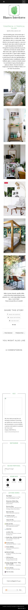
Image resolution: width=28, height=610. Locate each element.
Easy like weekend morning (13, 569)
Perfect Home (10, 542)
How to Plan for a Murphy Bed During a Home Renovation (13, 508)
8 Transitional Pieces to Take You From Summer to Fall (13, 497)
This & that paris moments (12, 513)
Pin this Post (15, 320)
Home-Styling (9, 546)
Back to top (21, 608)
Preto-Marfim (9, 567)
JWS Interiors (9, 557)
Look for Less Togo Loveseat (13, 521)
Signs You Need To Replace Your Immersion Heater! (13, 525)
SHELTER (8, 529)
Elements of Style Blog (12, 501)
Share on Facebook (14, 314)
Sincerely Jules (10, 511)
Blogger (19, 581)
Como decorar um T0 (11, 517)
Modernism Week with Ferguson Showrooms (11, 559)
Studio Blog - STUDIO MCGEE (14, 537)
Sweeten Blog (9, 506)
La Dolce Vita (9, 532)
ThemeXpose (13, 606)
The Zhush (9, 495)
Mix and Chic (9, 523)
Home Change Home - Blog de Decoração (13, 563)
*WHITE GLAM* (10, 515)
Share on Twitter (15, 317)
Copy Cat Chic (10, 519)
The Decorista (9, 571)
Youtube (8, 487)
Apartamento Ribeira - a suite (13, 544)
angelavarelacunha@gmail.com (12, 431)
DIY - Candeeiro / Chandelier (13, 565)
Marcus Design (10, 552)
